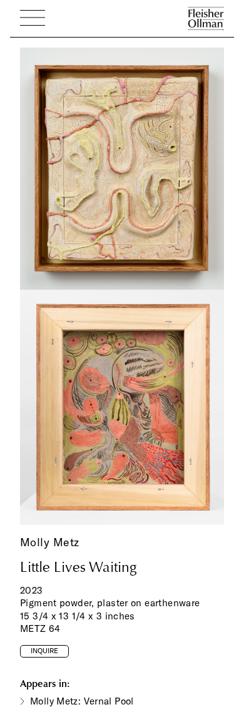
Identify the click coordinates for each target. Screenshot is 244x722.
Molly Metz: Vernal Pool (82, 701)
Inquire (44, 650)
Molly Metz (49, 542)
